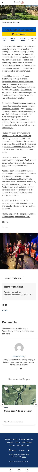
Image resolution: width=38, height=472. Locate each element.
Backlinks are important (12, 54)
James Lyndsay (19, 356)
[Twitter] (19, 469)
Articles (4, 39)
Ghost (24, 457)
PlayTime (9, 442)
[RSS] (28, 450)
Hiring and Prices (23, 445)
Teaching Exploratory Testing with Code (18, 110)
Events (17, 442)
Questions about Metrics (12, 141)
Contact (12, 445)
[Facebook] (10, 469)
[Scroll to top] (27, 469)
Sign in (7, 294)
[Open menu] (2, 2)
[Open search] (35, 2)
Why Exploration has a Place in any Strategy (17, 96)
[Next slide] (36, 405)
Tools (6, 408)
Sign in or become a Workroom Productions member (15, 329)
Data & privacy (27, 442)
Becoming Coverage (10, 108)
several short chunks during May (17, 146)
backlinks (12, 46)
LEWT (26, 160)
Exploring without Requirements (15, 87)
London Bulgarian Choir (12, 192)
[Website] (17, 369)
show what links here (13, 278)
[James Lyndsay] (19, 347)
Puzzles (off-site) (11, 439)
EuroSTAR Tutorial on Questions (16, 135)
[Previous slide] (2, 405)
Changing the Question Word (14, 138)
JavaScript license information (19, 461)
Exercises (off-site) (26, 439)
